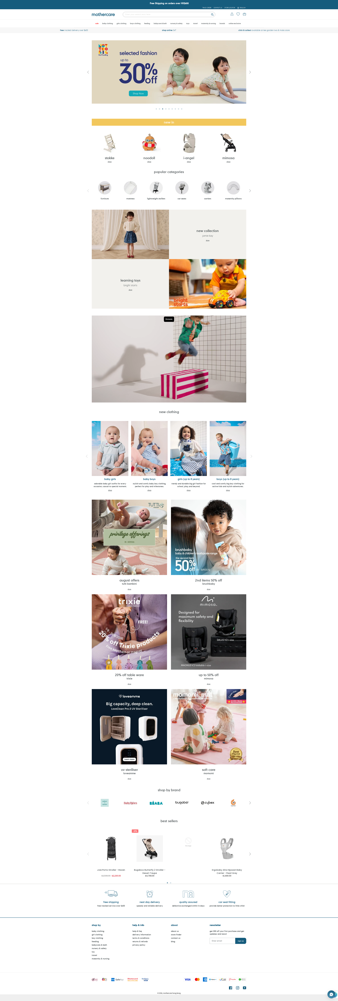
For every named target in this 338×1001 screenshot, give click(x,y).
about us (175, 931)
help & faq (137, 931)
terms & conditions (140, 938)
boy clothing (97, 938)
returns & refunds (140, 941)
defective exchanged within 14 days (188, 906)
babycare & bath (99, 945)
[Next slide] (250, 72)
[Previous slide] (88, 72)
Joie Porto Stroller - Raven (111, 869)
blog (173, 941)
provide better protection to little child (227, 906)
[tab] (156, 108)
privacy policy (138, 945)
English (243, 7)
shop (110, 162)
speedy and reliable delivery (150, 906)
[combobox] (169, 14)
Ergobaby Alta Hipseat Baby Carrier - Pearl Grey (227, 871)
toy (93, 952)
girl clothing (97, 934)
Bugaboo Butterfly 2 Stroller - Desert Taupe (149, 871)
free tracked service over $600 (111, 906)
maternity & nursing (100, 958)
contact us (175, 938)
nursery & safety (99, 948)
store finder (176, 934)
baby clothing (98, 931)
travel (94, 955)
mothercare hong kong (172, 993)
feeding (95, 941)
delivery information (141, 934)
